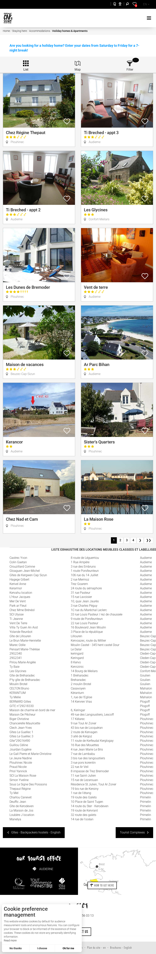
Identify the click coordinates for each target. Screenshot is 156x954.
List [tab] (25, 69)
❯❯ (148, 540)
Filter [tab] (130, 69)
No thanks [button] (16, 948)
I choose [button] (42, 948)
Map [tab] (78, 69)
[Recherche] (128, 4)
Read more (10, 940)
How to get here (103, 885)
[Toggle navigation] (149, 18)
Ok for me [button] (68, 948)
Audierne (46, 869)
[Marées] (113, 4)
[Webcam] (122, 4)
